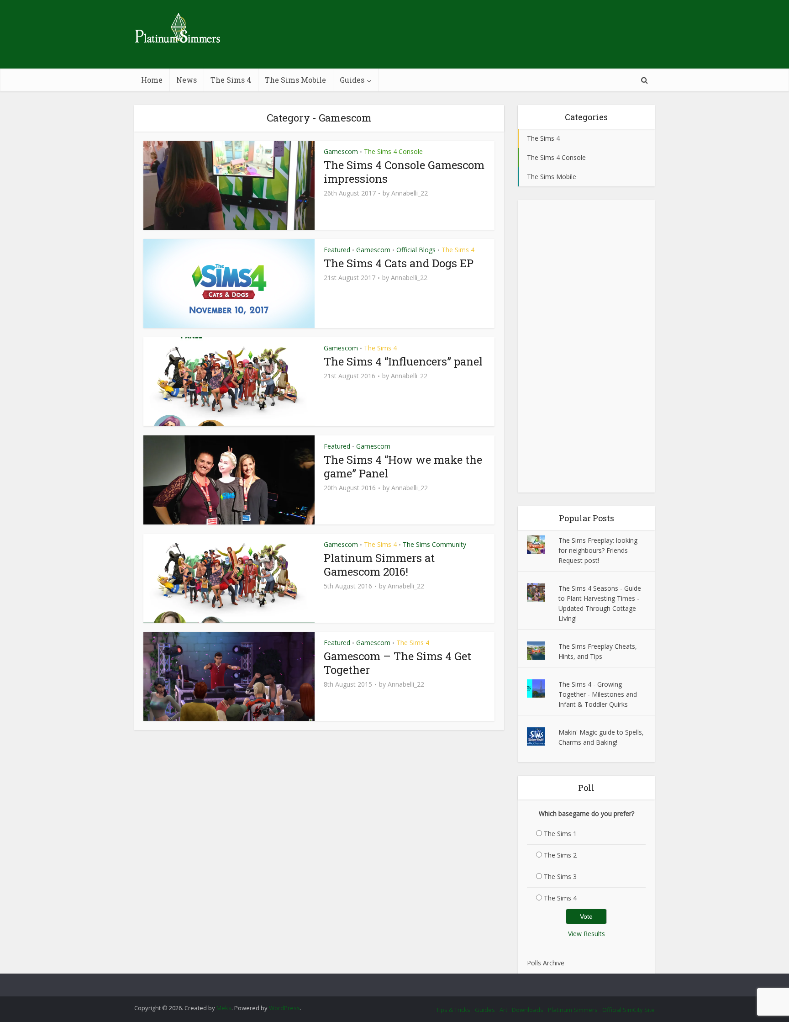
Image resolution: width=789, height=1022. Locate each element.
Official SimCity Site (628, 1010)
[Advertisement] (586, 346)
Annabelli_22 (409, 193)
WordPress (284, 1008)
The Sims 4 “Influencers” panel (403, 361)
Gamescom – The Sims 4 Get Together (397, 663)
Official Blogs (416, 249)
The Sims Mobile (295, 80)
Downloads (527, 1010)
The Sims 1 (560, 833)
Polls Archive (545, 962)
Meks (223, 1008)
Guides (352, 80)
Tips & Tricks (453, 1010)
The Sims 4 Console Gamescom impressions (404, 172)
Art (503, 1010)
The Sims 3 (560, 876)
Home (152, 80)
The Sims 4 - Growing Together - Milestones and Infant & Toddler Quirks (597, 694)
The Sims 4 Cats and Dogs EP (398, 263)
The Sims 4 (230, 80)
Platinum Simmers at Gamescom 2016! (379, 565)
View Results (586, 933)
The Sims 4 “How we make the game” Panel (403, 466)
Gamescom (341, 151)
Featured (337, 249)
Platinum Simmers (573, 1010)
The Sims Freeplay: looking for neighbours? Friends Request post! (597, 550)
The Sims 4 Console (393, 151)
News (186, 80)
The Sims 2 (560, 855)
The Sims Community (434, 544)
